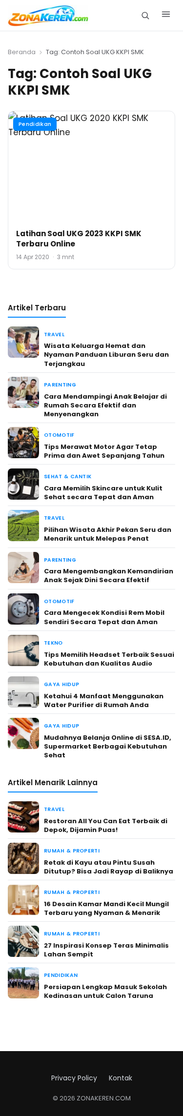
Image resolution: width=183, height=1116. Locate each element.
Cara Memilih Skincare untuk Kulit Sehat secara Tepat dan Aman (103, 493)
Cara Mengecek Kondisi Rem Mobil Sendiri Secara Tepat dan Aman (104, 617)
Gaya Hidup (61, 684)
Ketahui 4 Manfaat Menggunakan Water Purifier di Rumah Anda (103, 700)
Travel (54, 334)
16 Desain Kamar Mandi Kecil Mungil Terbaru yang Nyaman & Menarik (106, 908)
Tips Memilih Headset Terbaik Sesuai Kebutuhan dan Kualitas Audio (109, 659)
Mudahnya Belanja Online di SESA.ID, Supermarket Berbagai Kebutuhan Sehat (107, 746)
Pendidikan (35, 124)
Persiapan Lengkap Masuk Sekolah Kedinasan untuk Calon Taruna (105, 991)
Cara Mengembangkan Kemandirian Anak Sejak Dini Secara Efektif (108, 576)
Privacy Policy (74, 1078)
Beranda (22, 52)
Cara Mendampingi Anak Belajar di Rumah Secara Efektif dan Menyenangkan (105, 405)
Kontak (120, 1078)
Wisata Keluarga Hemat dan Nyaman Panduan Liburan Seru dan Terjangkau (106, 354)
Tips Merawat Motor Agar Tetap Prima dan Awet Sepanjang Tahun (104, 451)
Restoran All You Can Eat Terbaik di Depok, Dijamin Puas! (105, 825)
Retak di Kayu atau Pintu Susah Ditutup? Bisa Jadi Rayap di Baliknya (108, 867)
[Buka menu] (166, 15)
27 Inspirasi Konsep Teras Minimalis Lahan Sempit (106, 950)
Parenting (60, 384)
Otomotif (59, 435)
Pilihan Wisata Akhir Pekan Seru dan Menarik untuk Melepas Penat (107, 534)
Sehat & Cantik (67, 476)
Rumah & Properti (72, 850)
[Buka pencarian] (145, 15)
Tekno (53, 643)
